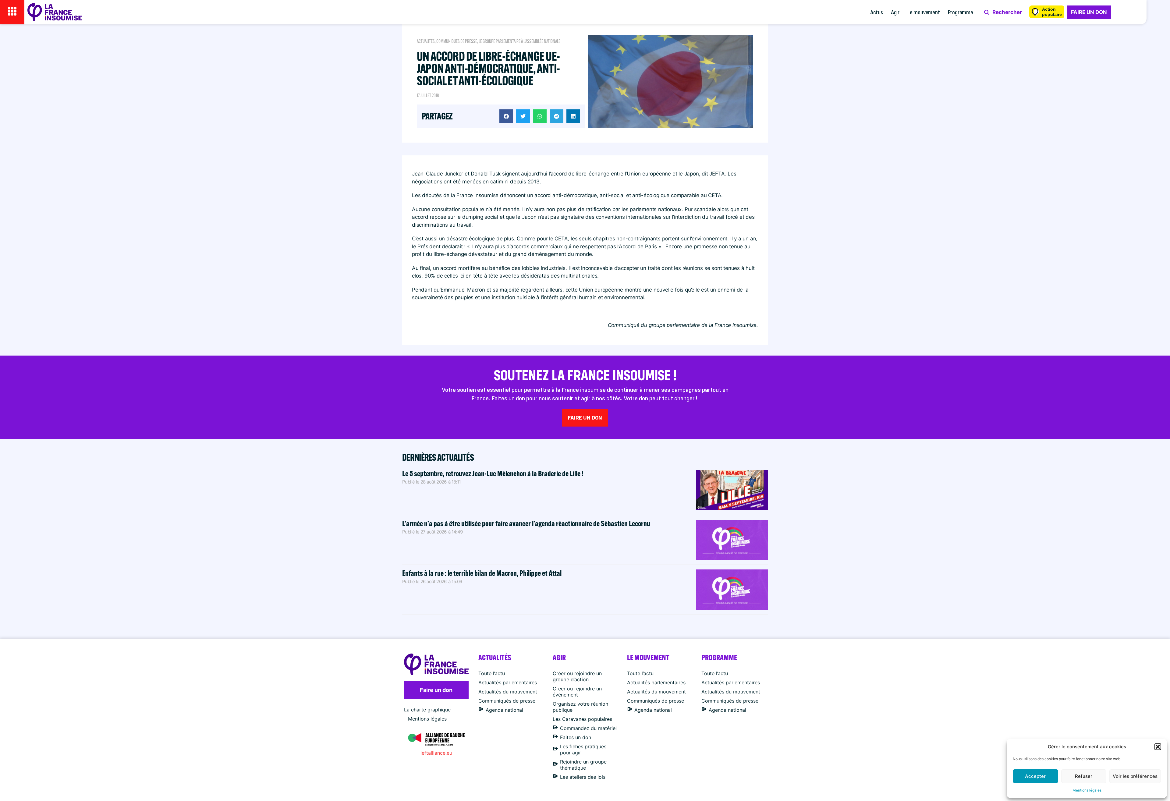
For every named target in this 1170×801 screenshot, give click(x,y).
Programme (960, 12)
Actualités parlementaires (507, 682)
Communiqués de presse (456, 41)
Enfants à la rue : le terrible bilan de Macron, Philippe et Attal (482, 573)
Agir (895, 12)
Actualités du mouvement (507, 692)
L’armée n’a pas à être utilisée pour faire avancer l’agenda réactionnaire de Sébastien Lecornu (526, 523)
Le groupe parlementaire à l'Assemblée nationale (519, 41)
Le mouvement (923, 12)
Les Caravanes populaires (582, 719)
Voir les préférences (1135, 776)
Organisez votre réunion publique (580, 707)
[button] (1158, 747)
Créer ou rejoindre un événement (577, 692)
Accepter (1035, 776)
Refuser (1083, 776)
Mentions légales (1086, 790)
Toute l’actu (491, 673)
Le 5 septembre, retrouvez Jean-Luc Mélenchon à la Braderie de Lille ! (492, 473)
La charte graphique (427, 710)
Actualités (426, 41)
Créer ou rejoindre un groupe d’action (577, 676)
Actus (876, 12)
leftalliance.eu (436, 753)
